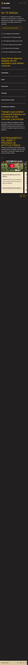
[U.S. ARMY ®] (5, 3)
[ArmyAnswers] (25, 663)
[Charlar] (18, 663)
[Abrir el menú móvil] (25, 3)
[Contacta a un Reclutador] (20, 663)
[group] (12, 176)
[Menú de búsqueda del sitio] (22, 3)
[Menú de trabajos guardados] (20, 3)
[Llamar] (23, 663)
